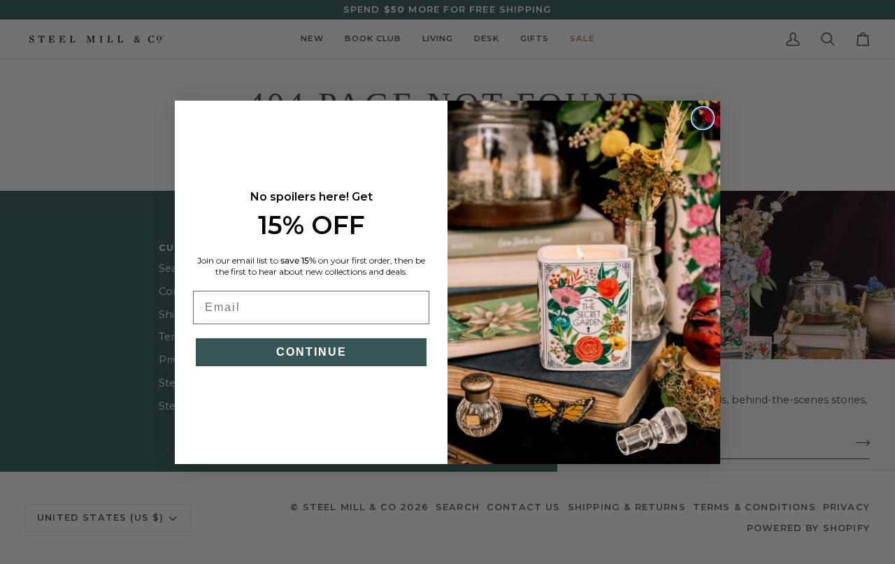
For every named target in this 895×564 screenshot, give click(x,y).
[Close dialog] (702, 118)
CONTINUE (311, 352)
